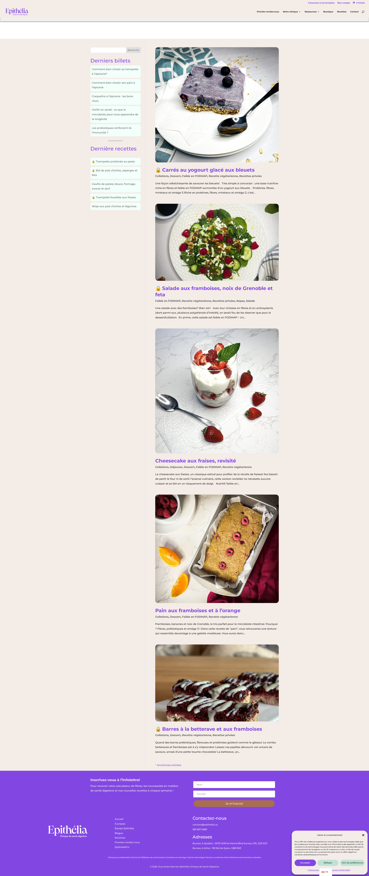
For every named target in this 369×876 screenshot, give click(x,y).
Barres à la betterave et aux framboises (208, 729)
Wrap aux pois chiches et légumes (114, 206)
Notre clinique (290, 12)
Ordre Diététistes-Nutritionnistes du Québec (242, 857)
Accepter (305, 862)
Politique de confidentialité (338, 870)
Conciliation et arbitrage (176, 857)
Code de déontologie (196, 857)
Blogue (119, 833)
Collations (162, 176)
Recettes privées (250, 176)
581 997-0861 (200, 829)
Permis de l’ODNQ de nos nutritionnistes (148, 857)
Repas (240, 301)
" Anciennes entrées (168, 765)
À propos (120, 823)
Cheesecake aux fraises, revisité (195, 461)
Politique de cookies (316, 870)
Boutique (328, 12)
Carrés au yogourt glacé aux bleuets (205, 170)
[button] (363, 835)
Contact (354, 12)
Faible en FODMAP (194, 176)
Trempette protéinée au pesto (113, 161)
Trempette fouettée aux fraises (114, 197)
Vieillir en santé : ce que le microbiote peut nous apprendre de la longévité (115, 114)
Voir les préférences (352, 862)
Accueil (119, 819)
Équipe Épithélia (124, 828)
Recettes (341, 12)
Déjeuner (176, 467)
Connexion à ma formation (321, 3)
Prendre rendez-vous (268, 12)
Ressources (311, 12)
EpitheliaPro (122, 847)
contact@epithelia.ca (205, 824)
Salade (250, 301)
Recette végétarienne (223, 176)
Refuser (328, 862)
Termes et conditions (214, 857)
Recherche (133, 50)
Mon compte (343, 3)
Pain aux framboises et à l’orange (197, 610)
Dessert (175, 176)
